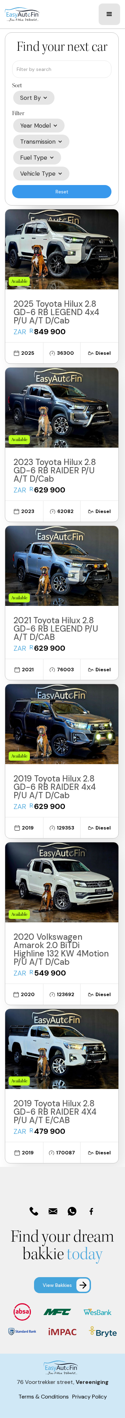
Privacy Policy (89, 1396)
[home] (22, 14)
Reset (62, 192)
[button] (109, 14)
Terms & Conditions (43, 1396)
